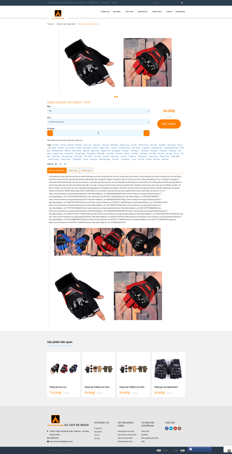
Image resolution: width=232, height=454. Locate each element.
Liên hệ (169, 12)
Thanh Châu (153, 156)
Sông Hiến (101, 153)
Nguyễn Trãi (105, 151)
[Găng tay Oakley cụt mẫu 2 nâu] (98, 368)
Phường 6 (172, 151)
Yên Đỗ (148, 159)
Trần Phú (115, 159)
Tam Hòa (118, 153)
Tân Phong (56, 156)
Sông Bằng (91, 153)
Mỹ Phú (67, 151)
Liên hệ (97, 438)
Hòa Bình (162, 145)
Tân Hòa (161, 153)
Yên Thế (141, 159)
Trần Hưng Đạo (104, 159)
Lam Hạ (114, 148)
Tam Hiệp (110, 153)
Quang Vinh (69, 153)
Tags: (49, 145)
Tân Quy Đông (67, 156)
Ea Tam (134, 145)
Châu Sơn (96, 145)
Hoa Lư (180, 145)
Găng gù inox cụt (58, 387)
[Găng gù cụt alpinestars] (168, 368)
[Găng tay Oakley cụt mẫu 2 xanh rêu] (133, 368)
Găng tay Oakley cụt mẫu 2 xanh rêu (137, 387)
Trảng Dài (93, 159)
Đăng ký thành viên (125, 441)
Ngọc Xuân (95, 151)
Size (49, 118)
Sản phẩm (98, 432)
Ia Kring (95, 148)
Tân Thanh (78, 156)
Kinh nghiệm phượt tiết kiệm (149, 439)
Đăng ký (114, 3)
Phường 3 (154, 151)
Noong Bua (116, 151)
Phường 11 (135, 151)
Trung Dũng (125, 159)
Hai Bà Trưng (143, 145)
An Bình (56, 145)
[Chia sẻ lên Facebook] (56, 164)
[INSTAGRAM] (179, 428)
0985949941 (54, 438)
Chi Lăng (105, 145)
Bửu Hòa (79, 145)
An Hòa (63, 145)
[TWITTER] (171, 428)
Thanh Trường (53, 159)
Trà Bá (85, 159)
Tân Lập (169, 153)
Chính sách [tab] (86, 170)
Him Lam (153, 145)
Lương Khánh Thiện (171, 148)
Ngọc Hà (86, 151)
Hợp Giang (87, 148)
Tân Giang (143, 153)
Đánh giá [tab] (73, 170)
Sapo (72, 450)
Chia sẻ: (50, 164)
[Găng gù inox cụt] (64, 368)
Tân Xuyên (115, 156)
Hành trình (145, 431)
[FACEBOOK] (167, 428)
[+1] (65, 164)
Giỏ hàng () (95, 3)
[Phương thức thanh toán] (170, 450)
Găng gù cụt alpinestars (166, 387)
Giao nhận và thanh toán (127, 435)
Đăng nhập (105, 3)
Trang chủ (105, 12)
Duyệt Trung (124, 145)
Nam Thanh (76, 151)
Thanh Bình (142, 156)
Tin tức (97, 435)
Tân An (127, 153)
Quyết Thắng (80, 153)
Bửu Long (87, 145)
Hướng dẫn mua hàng (126, 431)
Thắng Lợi (132, 156)
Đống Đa (165, 159)
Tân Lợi (176, 153)
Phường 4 (163, 151)
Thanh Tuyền (65, 159)
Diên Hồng (114, 145)
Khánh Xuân (104, 148)
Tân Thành (88, 156)
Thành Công (164, 156)
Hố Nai (78, 148)
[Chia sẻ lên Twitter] (60, 164)
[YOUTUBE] (175, 428)
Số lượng (50, 128)
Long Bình (145, 148)
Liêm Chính (136, 148)
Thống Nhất (76, 159)
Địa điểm (144, 435)
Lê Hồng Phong (124, 148)
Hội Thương (70, 148)
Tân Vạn (106, 156)
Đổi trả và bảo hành (125, 438)
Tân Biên (134, 153)
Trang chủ (98, 428)
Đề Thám (156, 159)
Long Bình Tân (156, 148)
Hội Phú (61, 148)
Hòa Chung (171, 145)
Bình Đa (71, 145)
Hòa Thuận (52, 148)
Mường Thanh (57, 151)
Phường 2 (145, 151)
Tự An (133, 159)
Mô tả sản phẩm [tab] (57, 170)
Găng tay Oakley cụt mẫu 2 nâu (99, 387)
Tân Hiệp (152, 153)
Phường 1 (125, 151)
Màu (49, 106)
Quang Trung (58, 153)
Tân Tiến (97, 156)
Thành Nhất (175, 156)
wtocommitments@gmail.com (61, 441)
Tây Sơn (124, 156)
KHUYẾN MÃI (180, 12)
